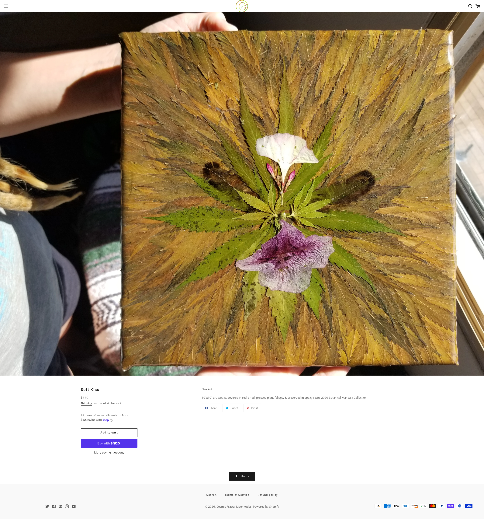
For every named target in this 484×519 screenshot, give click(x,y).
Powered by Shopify (266, 506)
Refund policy (268, 494)
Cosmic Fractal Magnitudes (233, 506)
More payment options (109, 452)
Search (211, 494)
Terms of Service (237, 494)
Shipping (86, 403)
